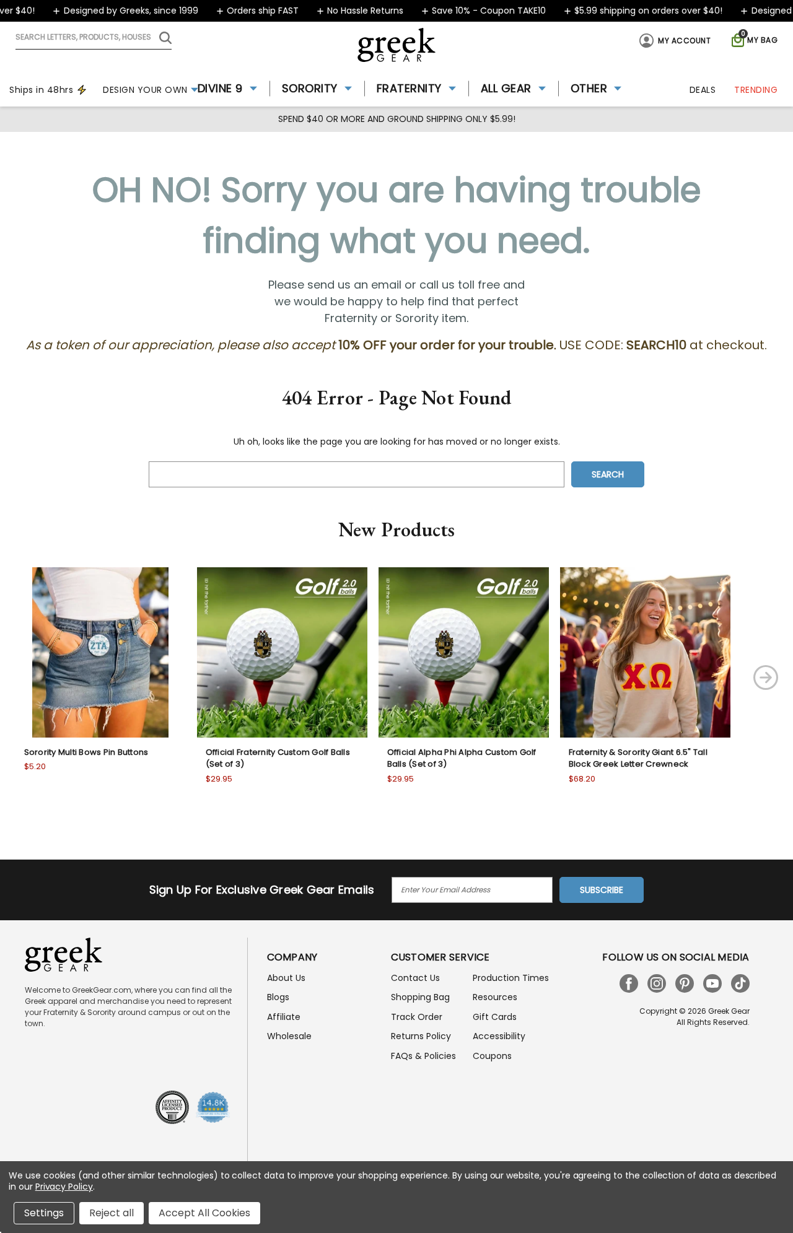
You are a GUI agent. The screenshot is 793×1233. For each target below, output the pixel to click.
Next (765, 677)
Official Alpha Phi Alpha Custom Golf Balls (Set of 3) (462, 758)
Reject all (111, 1213)
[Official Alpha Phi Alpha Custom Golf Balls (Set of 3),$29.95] (464, 652)
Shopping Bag (420, 997)
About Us (286, 978)
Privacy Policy (64, 1186)
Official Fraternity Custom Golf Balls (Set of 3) (278, 758)
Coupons (492, 1056)
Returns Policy (421, 1036)
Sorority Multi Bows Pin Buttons (86, 752)
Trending (756, 90)
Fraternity (409, 88)
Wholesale (289, 1036)
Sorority (310, 88)
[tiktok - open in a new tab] (740, 983)
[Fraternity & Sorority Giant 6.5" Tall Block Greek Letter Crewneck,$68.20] (645, 652)
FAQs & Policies (423, 1056)
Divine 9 (220, 88)
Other (589, 88)
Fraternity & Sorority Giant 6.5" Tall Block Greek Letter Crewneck (638, 758)
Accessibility (499, 1036)
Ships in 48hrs (41, 90)
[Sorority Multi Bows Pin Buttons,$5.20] (100, 652)
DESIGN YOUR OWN (145, 90)
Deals (703, 90)
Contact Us (415, 978)
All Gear (506, 88)
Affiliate (283, 1017)
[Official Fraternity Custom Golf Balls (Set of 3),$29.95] (282, 652)
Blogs (278, 997)
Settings (44, 1213)
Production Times (511, 978)
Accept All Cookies (204, 1213)
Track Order (416, 1017)
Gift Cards (495, 1017)
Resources (495, 997)
